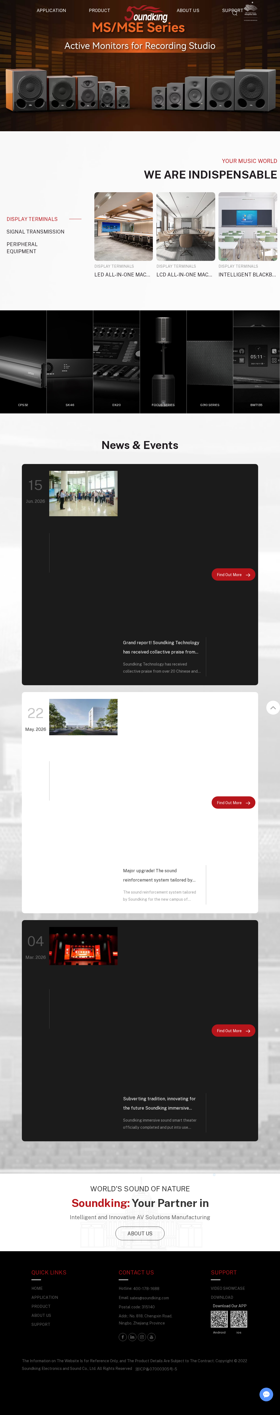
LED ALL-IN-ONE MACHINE (123, 275)
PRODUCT (99, 10)
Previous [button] (22, 65)
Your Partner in (140, 1202)
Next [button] (257, 65)
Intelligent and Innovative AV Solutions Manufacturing (140, 1217)
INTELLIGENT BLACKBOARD (247, 275)
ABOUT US (140, 1233)
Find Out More (230, 574)
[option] (140, 65)
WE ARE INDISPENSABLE (210, 174)
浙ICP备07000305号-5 (156, 1369)
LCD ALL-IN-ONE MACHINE (185, 275)
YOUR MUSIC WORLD (249, 160)
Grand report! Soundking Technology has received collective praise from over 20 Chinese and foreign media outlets (161, 648)
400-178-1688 (146, 1288)
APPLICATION (51, 10)
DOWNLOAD (222, 1297)
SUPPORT (40, 1324)
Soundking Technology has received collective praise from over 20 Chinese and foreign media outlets (160, 668)
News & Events (140, 444)
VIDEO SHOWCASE (228, 1288)
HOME (37, 1288)
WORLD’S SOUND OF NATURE (140, 1188)
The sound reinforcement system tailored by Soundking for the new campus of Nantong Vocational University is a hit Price (161, 896)
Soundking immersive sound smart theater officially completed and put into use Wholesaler (160, 1124)
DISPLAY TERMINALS (114, 266)
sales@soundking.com (149, 1298)
